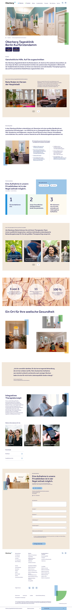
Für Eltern (17, 558)
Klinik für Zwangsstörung (32, 572)
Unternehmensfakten (19, 577)
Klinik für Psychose (44, 574)
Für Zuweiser (17, 556)
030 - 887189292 (36, 495)
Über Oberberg (18, 561)
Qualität (31, 595)
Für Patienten (17, 555)
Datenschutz (17, 595)
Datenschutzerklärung (42, 536)
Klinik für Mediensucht (45, 573)
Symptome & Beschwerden (46, 559)
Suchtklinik (43, 566)
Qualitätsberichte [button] (9, 458)
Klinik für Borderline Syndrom (31, 579)
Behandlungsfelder (44, 556)
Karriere (16, 575)
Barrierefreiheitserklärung (40, 595)
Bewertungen (17, 573)
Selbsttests (43, 560)
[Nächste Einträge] (38, 265)
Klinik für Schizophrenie (45, 577)
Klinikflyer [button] (7, 453)
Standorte (9, 37)
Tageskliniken (30, 556)
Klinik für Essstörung (45, 571)
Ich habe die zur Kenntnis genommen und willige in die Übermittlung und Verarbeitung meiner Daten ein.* (49, 537)
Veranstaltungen (18, 567)
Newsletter (17, 569)
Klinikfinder (30, 560)
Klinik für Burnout (31, 569)
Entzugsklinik (30, 580)
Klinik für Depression (32, 567)
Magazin (16, 570)
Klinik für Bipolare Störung (32, 576)
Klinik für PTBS (44, 576)
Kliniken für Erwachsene (32, 555)
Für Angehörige (18, 559)
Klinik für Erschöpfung (45, 569)
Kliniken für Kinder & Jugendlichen (31, 559)
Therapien (43, 557)
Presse (16, 572)
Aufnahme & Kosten (32, 562)
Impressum (25, 595)
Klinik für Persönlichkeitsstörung (32, 574)
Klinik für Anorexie (44, 568)
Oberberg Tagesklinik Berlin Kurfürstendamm (19, 37)
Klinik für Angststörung (32, 570)
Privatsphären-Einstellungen (20, 597)
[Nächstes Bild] (38, 111)
